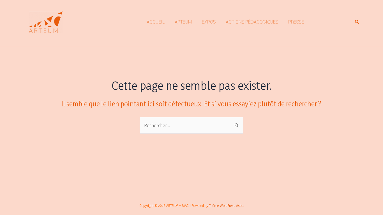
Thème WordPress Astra (226, 205)
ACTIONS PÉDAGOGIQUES (252, 22)
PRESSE (296, 22)
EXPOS (209, 22)
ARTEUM (183, 22)
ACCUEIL (156, 22)
